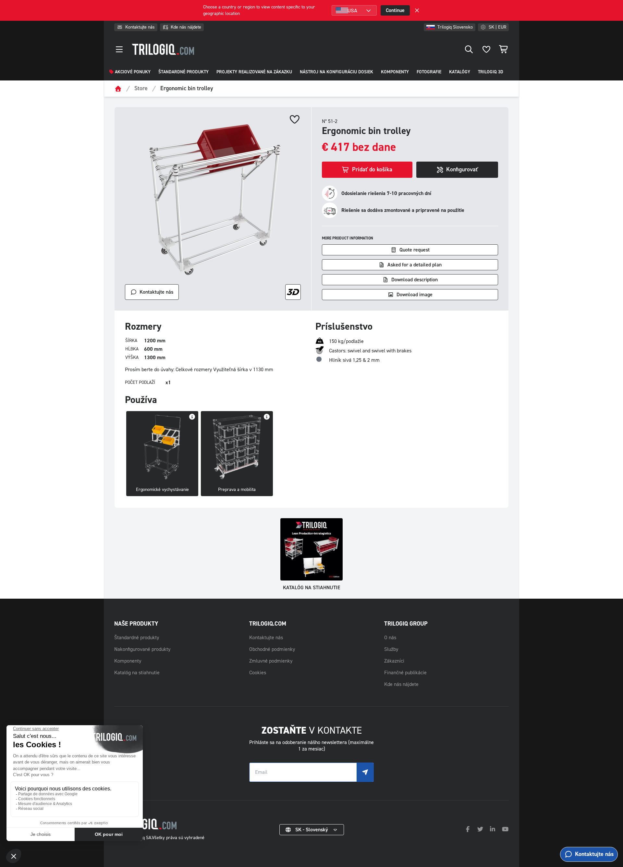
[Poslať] (365, 772)
